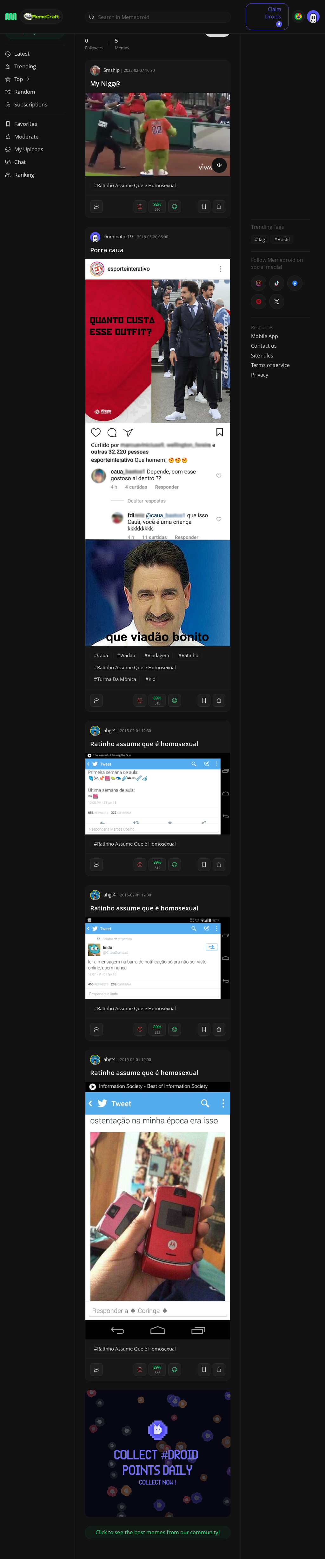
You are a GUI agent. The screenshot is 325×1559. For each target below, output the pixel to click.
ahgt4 (109, 730)
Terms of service (270, 365)
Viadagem (158, 655)
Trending (25, 66)
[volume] (219, 165)
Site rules (262, 355)
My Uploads (28, 149)
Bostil (283, 239)
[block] (219, 206)
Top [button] (19, 79)
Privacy (259, 374)
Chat (20, 162)
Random (24, 91)
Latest (22, 53)
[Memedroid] (11, 16)
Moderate (26, 136)
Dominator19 (118, 236)
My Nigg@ (105, 83)
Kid (152, 679)
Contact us (264, 345)
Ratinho (190, 655)
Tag (261, 239)
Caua (102, 655)
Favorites (25, 123)
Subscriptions (30, 104)
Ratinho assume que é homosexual (144, 743)
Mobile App (264, 336)
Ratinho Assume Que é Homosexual (136, 185)
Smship (111, 70)
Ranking (24, 174)
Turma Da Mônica (116, 679)
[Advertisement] (280, 119)
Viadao (127, 655)
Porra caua (107, 250)
